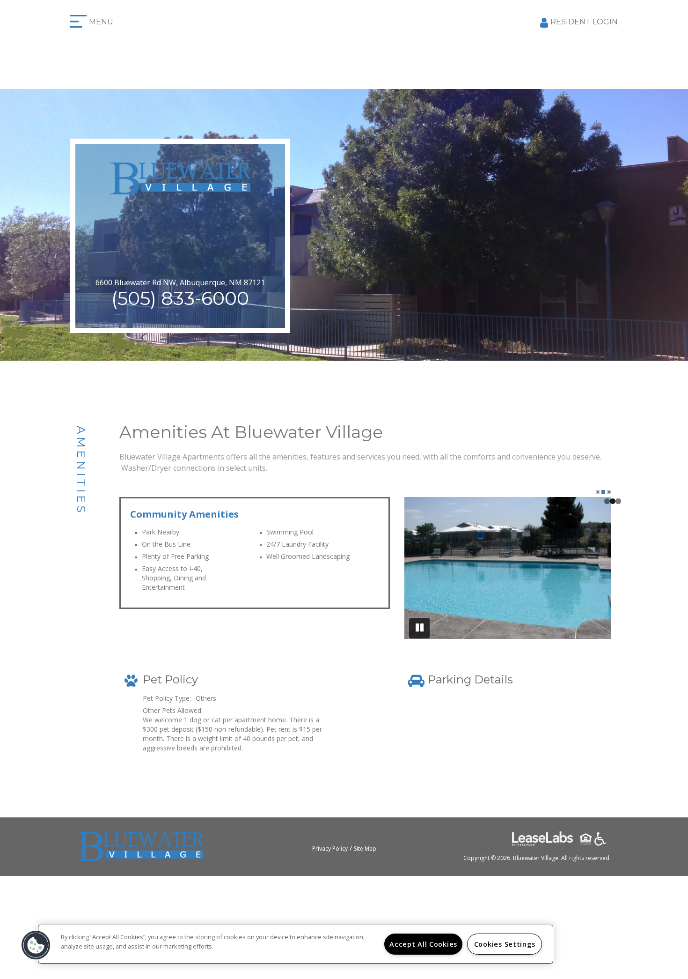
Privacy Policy (330, 849)
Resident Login (584, 21)
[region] (295, 944)
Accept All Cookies (423, 944)
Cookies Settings (504, 944)
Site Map (365, 849)
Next (596, 569)
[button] (36, 945)
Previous (419, 569)
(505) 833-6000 (180, 298)
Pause (419, 628)
